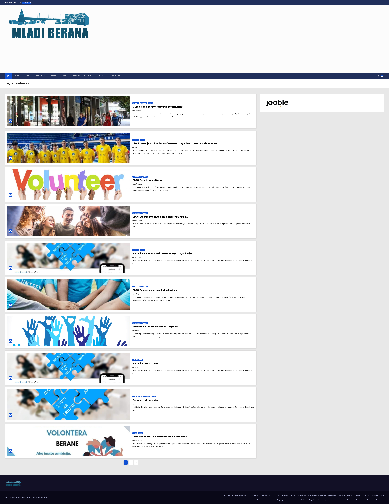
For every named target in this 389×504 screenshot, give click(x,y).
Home (16, 76)
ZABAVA (102, 76)
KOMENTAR (89, 76)
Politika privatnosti (378, 495)
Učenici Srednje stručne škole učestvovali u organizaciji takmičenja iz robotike (174, 143)
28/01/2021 (138, 440)
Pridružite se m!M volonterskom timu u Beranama (159, 436)
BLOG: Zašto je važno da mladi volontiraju (154, 290)
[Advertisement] (194, 55)
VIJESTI (53, 76)
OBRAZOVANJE (137, 176)
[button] (378, 76)
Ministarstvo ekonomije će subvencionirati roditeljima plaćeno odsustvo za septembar (325, 495)
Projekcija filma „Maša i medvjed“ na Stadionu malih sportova (296, 500)
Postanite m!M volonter (145, 363)
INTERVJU (76, 76)
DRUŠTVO (135, 103)
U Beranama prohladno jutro (355, 500)
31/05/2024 (138, 147)
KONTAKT (116, 76)
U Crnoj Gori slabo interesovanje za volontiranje (158, 106)
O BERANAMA (39, 76)
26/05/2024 (138, 184)
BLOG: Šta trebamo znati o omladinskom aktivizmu (160, 216)
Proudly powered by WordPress (15, 497)
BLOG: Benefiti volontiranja (147, 180)
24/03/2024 (138, 294)
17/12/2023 (138, 404)
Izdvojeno (143, 103)
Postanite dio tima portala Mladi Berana (263, 500)
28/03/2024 (138, 257)
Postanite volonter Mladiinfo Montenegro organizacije (162, 253)
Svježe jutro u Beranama (336, 500)
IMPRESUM (285, 495)
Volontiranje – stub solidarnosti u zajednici (155, 326)
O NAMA (26, 76)
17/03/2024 (138, 330)
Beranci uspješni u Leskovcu (237, 495)
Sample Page (322, 500)
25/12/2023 (138, 367)
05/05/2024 (138, 220)
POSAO (65, 76)
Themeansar (43, 497)
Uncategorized (137, 360)
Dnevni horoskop (274, 495)
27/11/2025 (138, 110)
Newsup (34, 497)
